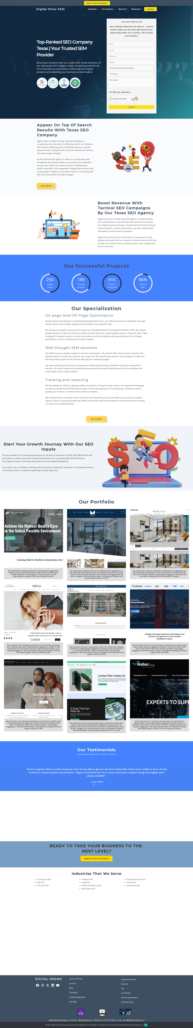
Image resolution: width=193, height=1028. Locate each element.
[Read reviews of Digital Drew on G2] (126, 1011)
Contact (72, 983)
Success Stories (75, 979)
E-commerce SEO (44, 879)
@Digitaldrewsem (85, 1020)
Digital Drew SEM (50, 9)
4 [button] (99, 785)
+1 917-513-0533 (109, 1020)
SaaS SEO (41, 882)
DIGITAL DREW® (48, 979)
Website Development (129, 997)
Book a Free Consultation (97, 3)
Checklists (73, 992)
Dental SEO (131, 882)
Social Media (125, 993)
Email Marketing (127, 1002)
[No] (190, 1025)
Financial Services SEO (135, 879)
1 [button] (93, 785)
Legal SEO (86, 882)
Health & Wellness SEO (91, 885)
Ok (146, 1025)
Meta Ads (124, 984)
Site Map (73, 1001)
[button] (93, 9)
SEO (122, 988)
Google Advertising (128, 979)
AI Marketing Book (77, 997)
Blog (71, 988)
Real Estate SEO (88, 888)
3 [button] (97, 785)
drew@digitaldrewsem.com (133, 1020)
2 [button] (95, 785)
